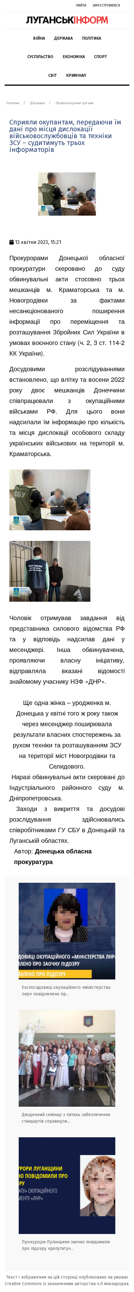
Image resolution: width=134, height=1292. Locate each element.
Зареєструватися (106, 5)
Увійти (81, 5)
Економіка (74, 56)
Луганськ (67, 20)
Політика (91, 38)
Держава (63, 38)
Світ (52, 75)
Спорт (100, 56)
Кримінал (76, 75)
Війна (39, 38)
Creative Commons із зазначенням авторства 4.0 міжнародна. (67, 1283)
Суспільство (40, 56)
